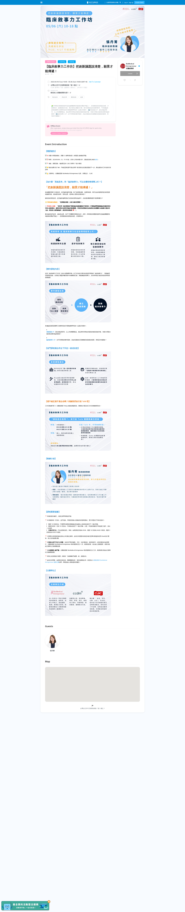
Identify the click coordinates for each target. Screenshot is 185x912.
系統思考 (64, 97)
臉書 (96, 159)
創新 (81, 97)
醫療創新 (73, 97)
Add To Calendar (95, 82)
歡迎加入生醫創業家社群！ (60, 93)
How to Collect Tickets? (59, 133)
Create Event (139, 2)
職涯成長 (55, 97)
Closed (130, 73)
